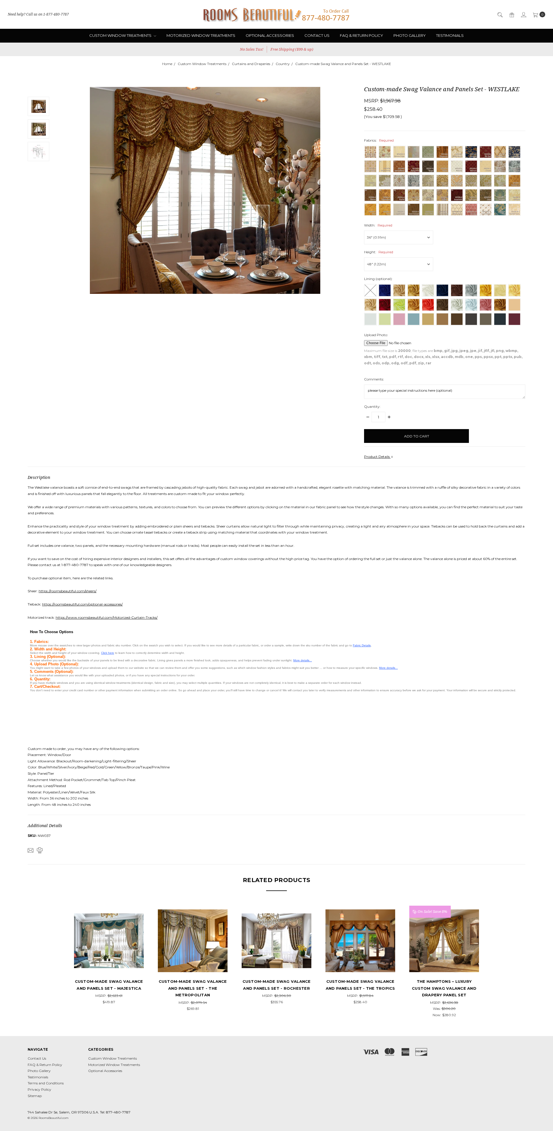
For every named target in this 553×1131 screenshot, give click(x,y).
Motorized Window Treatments (200, 35)
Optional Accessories (270, 35)
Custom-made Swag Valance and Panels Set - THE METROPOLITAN (193, 988)
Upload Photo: (376, 335)
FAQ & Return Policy (361, 35)
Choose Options (109, 965)
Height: (378, 252)
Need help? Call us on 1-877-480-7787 (38, 14)
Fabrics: (379, 140)
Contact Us (316, 35)
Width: (378, 225)
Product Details (377, 456)
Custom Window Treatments (120, 35)
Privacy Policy (39, 1089)
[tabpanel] (109, 955)
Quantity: (372, 406)
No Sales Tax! (251, 49)
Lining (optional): (378, 279)
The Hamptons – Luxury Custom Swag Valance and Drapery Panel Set (444, 988)
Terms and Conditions (46, 1083)
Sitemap (35, 1096)
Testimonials (450, 35)
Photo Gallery (409, 35)
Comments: (374, 379)
